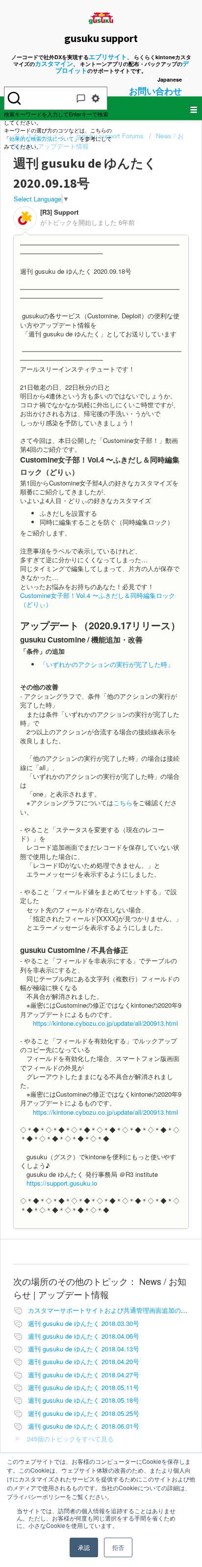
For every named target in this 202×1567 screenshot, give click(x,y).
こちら (122, 802)
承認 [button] (84, 1547)
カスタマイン (54, 63)
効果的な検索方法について (41, 138)
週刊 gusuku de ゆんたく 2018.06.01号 (83, 1426)
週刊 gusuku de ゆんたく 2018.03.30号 (83, 1323)
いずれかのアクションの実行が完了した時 (106, 664)
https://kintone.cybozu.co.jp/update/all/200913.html (105, 1023)
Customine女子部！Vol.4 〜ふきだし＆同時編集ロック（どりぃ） (97, 600)
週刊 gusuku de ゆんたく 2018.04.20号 (83, 1361)
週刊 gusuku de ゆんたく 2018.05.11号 (83, 1387)
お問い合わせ (155, 91)
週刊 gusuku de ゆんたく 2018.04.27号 (83, 1374)
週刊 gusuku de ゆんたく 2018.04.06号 (83, 1336)
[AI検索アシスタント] (81, 98)
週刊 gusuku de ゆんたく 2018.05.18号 (83, 1400)
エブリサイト (108, 56)
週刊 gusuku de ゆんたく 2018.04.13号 (83, 1348)
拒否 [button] (118, 1547)
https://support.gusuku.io (61, 1183)
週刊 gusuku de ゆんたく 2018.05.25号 (83, 1413)
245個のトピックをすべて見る (70, 1438)
